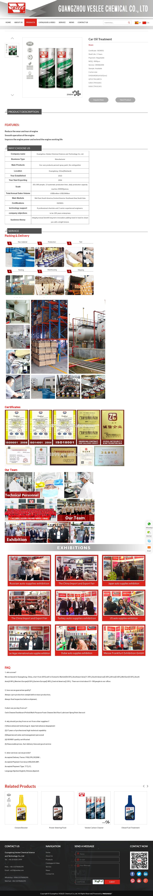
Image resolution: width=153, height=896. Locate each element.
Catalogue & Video (47, 22)
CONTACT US (12, 846)
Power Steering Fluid (21, 827)
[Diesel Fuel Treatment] (94, 808)
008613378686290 (21, 877)
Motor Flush (131, 827)
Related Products (20, 786)
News (71, 22)
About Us (18, 22)
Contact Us (83, 22)
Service (62, 22)
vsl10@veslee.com (17, 870)
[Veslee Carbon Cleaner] (57, 808)
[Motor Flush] (130, 808)
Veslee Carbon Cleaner (57, 827)
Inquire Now (98, 100)
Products (30, 22)
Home (8, 22)
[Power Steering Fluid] (21, 808)
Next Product (125, 100)
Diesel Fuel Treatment (94, 827)
